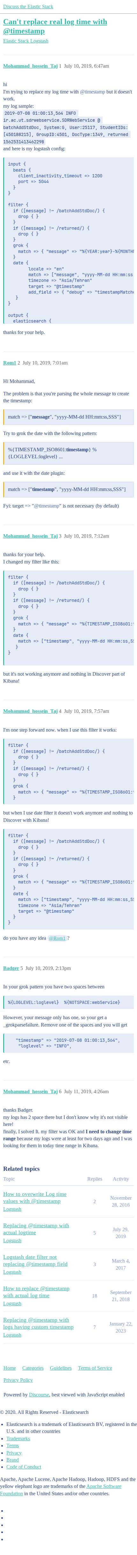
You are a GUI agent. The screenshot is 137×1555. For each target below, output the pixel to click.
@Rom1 (57, 938)
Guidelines (61, 1368)
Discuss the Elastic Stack (28, 6)
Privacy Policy (18, 1380)
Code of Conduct (23, 1467)
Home (10, 1368)
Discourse (39, 1394)
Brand (12, 1460)
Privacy (14, 1453)
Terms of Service (95, 1368)
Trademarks (18, 1438)
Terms (12, 1445)
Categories (33, 1368)
